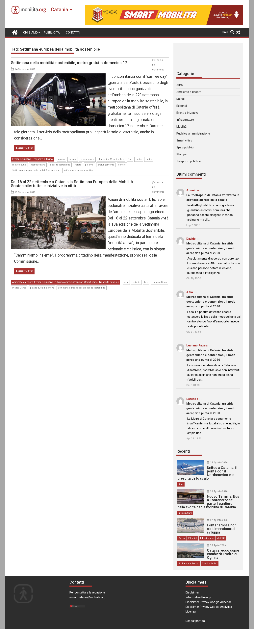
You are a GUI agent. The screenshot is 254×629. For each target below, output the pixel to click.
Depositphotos (195, 621)
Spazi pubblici (185, 147)
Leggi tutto (24, 147)
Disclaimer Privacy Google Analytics (209, 607)
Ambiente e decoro (22, 282)
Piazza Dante (19, 288)
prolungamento (106, 165)
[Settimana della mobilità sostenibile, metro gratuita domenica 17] (58, 76)
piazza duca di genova (42, 288)
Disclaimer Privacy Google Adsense (209, 602)
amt (126, 282)
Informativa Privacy (198, 597)
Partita (77, 165)
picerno (89, 165)
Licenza (191, 611)
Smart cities (91, 282)
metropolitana (38, 165)
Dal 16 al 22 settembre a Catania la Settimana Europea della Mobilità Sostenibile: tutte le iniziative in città (72, 183)
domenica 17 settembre (111, 159)
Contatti (73, 32)
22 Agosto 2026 (219, 520)
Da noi (180, 99)
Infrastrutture (185, 119)
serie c (122, 165)
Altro (179, 85)
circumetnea (87, 159)
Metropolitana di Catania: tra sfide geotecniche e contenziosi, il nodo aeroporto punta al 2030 (210, 248)
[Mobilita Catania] (15, 32)
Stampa (181, 154)
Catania (59, 10)
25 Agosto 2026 (219, 462)
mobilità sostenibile (59, 165)
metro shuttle (19, 165)
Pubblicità (52, 32)
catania (72, 159)
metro (149, 159)
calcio (61, 159)
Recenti (183, 451)
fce (130, 159)
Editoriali (181, 106)
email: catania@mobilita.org (87, 597)
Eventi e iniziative (21, 159)
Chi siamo (30, 32)
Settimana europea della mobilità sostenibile (36, 170)
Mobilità (181, 126)
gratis (138, 159)
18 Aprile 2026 (218, 545)
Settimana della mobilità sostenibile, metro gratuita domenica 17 (69, 62)
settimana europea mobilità (78, 170)
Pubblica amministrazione (69, 282)
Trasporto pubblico (43, 159)
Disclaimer (192, 592)
